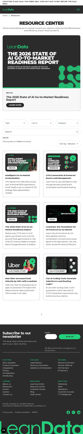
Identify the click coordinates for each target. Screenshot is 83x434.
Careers (6, 392)
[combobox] (15, 123)
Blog (32, 392)
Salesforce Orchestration (41, 368)
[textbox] (15, 123)
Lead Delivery (36, 363)
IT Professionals (64, 394)
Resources (35, 381)
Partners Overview (66, 363)
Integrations (8, 368)
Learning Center (37, 384)
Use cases (34, 360)
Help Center (35, 394)
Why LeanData (9, 363)
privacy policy (50, 350)
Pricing (6, 371)
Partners (62, 360)
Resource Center (37, 387)
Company (6, 381)
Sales (60, 387)
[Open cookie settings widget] (3, 430)
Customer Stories (37, 389)
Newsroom (7, 387)
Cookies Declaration (22, 412)
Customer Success (66, 392)
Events (6, 389)
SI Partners (63, 371)
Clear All (5, 138)
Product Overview (11, 365)
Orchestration (9, 373)
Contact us (7, 394)
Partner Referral (65, 365)
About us (7, 384)
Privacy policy (8, 412)
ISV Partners (63, 368)
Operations (62, 389)
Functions (62, 381)
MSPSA (35, 412)
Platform (7, 360)
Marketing (62, 384)
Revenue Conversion (39, 365)
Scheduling (8, 376)
